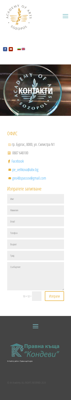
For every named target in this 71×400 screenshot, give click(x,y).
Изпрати (54, 296)
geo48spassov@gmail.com (29, 178)
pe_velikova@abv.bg (25, 169)
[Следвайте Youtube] (11, 49)
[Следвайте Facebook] (5, 49)
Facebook (18, 161)
